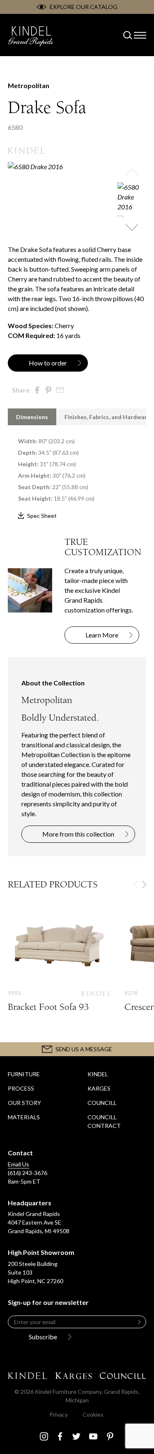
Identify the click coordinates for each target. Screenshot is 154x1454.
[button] (131, 172)
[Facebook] (60, 1436)
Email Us (18, 1164)
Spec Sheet (42, 515)
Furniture (24, 1074)
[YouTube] (93, 1436)
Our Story (24, 1102)
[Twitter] (76, 1436)
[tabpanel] (77, 473)
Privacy (58, 1414)
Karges (98, 1088)
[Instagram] (44, 1436)
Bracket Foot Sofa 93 (59, 968)
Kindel (97, 1074)
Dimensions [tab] (32, 416)
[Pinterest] (110, 1436)
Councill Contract (104, 1121)
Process (21, 1088)
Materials (24, 1117)
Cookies (93, 1414)
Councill (102, 1102)
